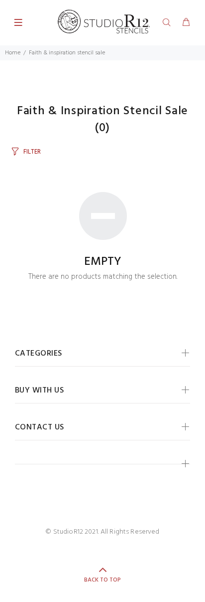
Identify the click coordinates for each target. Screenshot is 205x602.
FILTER (32, 152)
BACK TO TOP (102, 580)
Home (12, 53)
